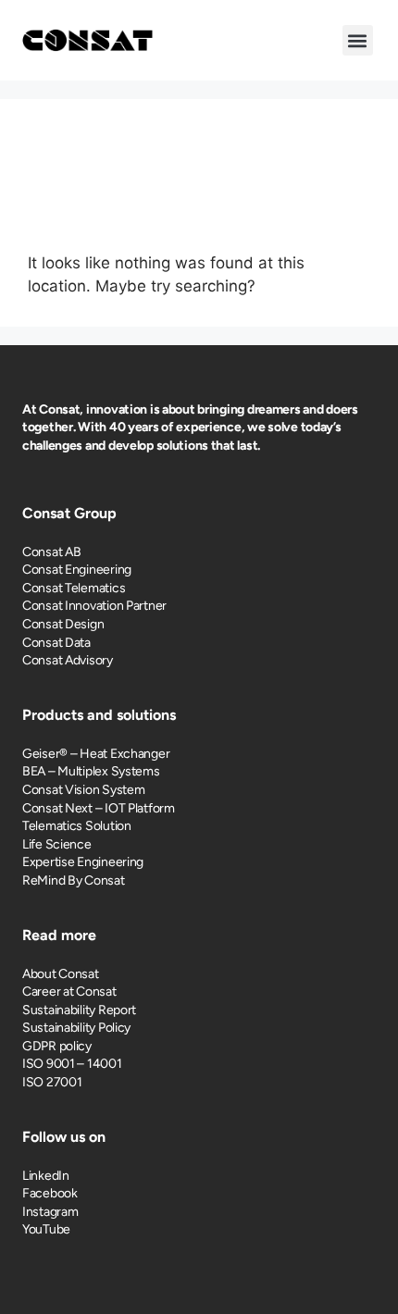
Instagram (50, 1212)
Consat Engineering (76, 569)
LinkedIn (45, 1176)
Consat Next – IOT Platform (98, 808)
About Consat (60, 974)
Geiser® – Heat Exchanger (95, 754)
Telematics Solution (76, 826)
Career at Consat (69, 991)
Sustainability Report (79, 1010)
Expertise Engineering (82, 862)
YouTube (46, 1229)
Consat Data (56, 643)
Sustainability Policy (76, 1027)
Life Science (57, 844)
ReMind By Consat (73, 880)
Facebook (50, 1193)
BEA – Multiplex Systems (91, 771)
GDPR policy (57, 1046)
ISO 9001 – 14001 (72, 1064)
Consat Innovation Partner (94, 606)
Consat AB (51, 552)
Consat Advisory (67, 660)
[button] (357, 40)
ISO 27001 (51, 1082)
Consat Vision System (83, 790)
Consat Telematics (73, 588)
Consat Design (63, 624)
